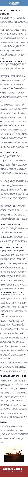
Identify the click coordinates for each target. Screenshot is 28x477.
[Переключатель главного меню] (26, 2)
